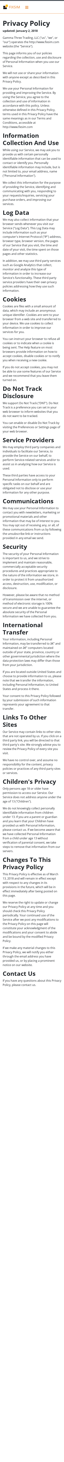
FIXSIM (14, 7)
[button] (27, 7)
